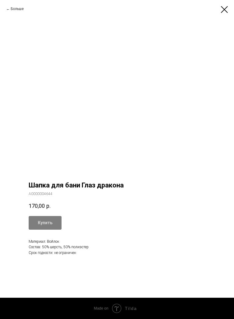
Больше (17, 9)
